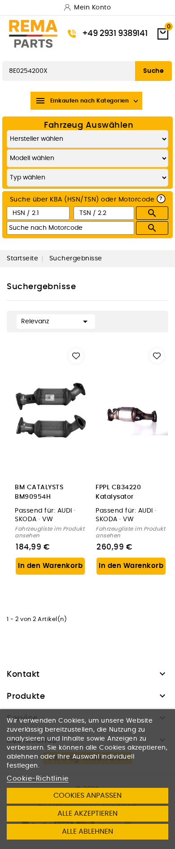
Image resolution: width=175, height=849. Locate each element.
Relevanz (56, 321)
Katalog (15, 52)
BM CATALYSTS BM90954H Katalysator (39, 492)
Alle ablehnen (87, 831)
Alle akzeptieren (87, 813)
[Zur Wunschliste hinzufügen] (76, 356)
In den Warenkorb (50, 566)
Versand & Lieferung (115, 52)
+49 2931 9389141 (115, 34)
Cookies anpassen (87, 795)
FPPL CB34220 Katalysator (118, 492)
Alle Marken (55, 52)
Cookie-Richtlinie (38, 778)
